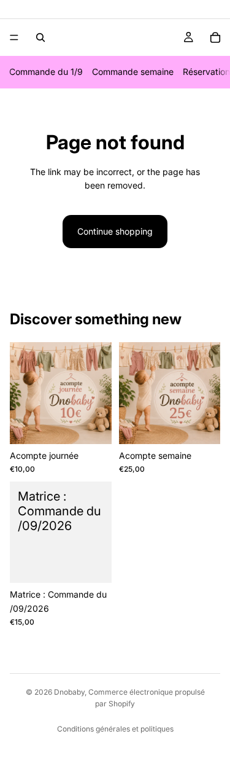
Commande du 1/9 (46, 71)
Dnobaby (69, 692)
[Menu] (14, 37)
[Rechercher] (40, 37)
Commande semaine (133, 71)
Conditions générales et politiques (115, 728)
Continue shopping (115, 231)
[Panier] (215, 37)
